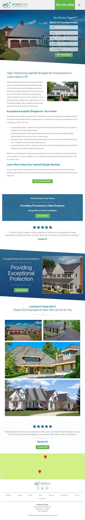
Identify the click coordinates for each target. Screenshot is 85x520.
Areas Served (64, 495)
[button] (40, 472)
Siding (30, 495)
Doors (40, 495)
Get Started (42, 216)
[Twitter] (42, 488)
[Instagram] (47, 488)
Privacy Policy (42, 498)
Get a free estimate (42, 181)
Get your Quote (64, 55)
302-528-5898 (65, 4)
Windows (8, 495)
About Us (51, 495)
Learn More (42, 447)
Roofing (20, 495)
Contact (77, 495)
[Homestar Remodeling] (15, 5)
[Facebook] (38, 488)
